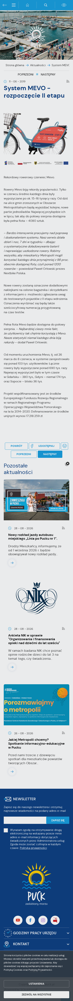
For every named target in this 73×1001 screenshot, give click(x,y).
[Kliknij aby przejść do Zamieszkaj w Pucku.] (36, 500)
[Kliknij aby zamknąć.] (67, 464)
